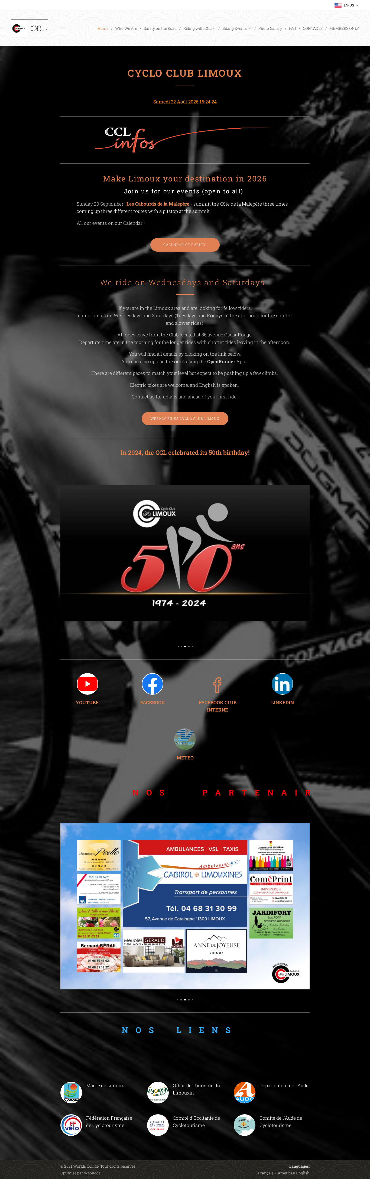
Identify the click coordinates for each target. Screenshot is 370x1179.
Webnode (92, 1172)
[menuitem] (104, 28)
